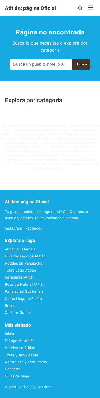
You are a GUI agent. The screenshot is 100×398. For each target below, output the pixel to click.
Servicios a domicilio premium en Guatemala (41, 130)
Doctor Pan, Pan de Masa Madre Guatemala (69, 142)
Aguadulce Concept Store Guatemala (75, 138)
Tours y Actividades (22, 355)
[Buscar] (80, 8)
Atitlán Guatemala (20, 249)
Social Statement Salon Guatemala (25, 147)
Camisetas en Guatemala (30, 164)
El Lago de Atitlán (20, 341)
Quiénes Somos (18, 312)
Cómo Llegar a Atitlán (23, 298)
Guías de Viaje (17, 376)
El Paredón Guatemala (34, 138)
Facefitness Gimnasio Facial (21, 142)
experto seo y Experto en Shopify (25, 151)
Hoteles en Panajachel (24, 263)
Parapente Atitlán (20, 277)
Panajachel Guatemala (24, 291)
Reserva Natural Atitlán (25, 284)
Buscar (82, 64)
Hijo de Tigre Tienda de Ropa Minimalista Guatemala (33, 125)
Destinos (12, 369)
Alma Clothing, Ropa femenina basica (73, 147)
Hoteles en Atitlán (20, 348)
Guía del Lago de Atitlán (25, 256)
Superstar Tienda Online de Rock (71, 151)
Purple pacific (71, 155)
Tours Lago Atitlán (20, 270)
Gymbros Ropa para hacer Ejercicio (36, 134)
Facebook (33, 228)
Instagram (13, 228)
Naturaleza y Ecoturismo (26, 362)
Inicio (9, 333)
